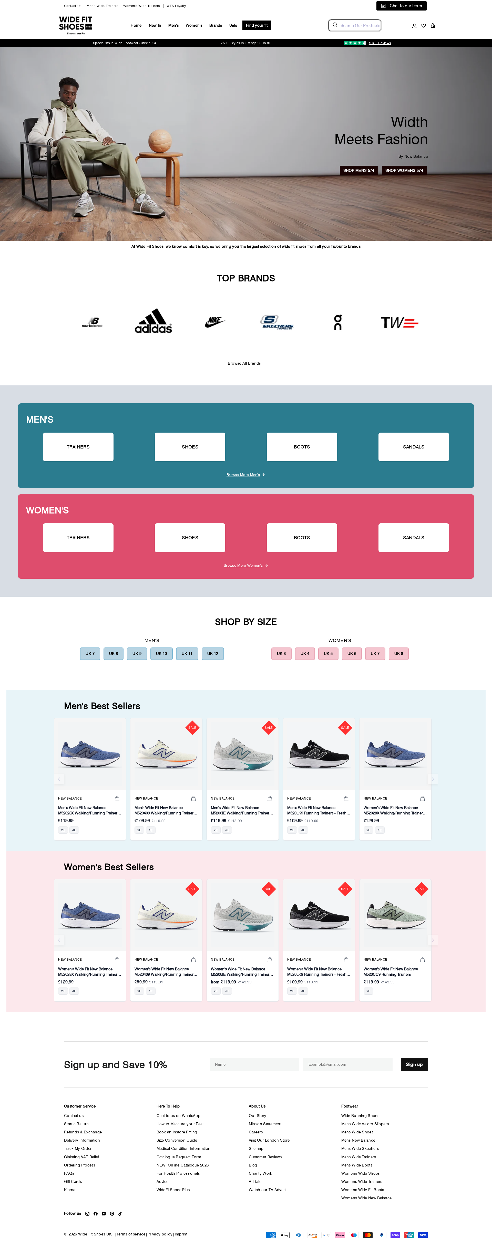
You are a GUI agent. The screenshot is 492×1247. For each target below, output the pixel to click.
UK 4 (305, 653)
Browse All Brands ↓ (246, 363)
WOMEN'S (47, 510)
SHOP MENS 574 (358, 170)
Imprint (181, 1234)
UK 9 (136, 653)
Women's (194, 25)
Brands (215, 25)
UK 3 (281, 653)
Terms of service (131, 1234)
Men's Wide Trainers (102, 6)
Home (136, 25)
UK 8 (113, 653)
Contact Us (72, 6)
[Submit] (335, 25)
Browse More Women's (243, 565)
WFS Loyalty (176, 6)
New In (155, 25)
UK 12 (212, 653)
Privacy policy (160, 1234)
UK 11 (187, 653)
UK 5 (328, 653)
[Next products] (433, 779)
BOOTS (302, 447)
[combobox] (354, 25)
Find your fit (257, 25)
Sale (233, 25)
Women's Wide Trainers (141, 6)
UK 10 (161, 653)
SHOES (190, 447)
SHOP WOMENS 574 (404, 170)
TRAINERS (78, 447)
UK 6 (351, 653)
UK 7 (90, 653)
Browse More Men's (243, 474)
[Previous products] (59, 779)
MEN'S (40, 419)
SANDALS (414, 447)
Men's (173, 25)
